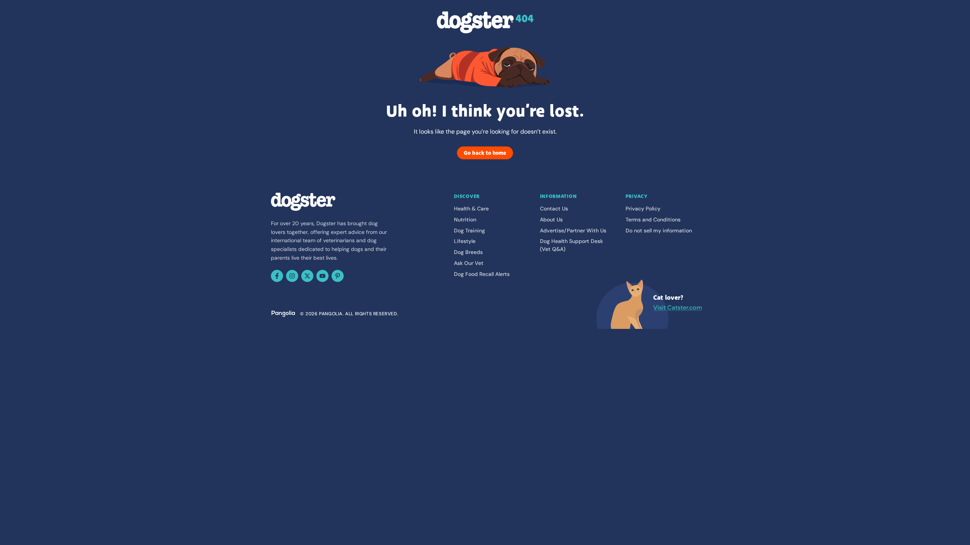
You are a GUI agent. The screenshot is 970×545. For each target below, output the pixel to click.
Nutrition (465, 219)
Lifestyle (465, 241)
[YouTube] (322, 276)
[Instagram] (292, 276)
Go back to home (485, 153)
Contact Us (554, 208)
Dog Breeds (468, 252)
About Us (551, 219)
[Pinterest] (338, 276)
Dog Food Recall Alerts (482, 274)
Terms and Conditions (653, 219)
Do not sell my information (659, 230)
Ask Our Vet (468, 263)
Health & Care (471, 208)
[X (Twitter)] (307, 276)
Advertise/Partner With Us (573, 230)
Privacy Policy (643, 208)
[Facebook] (277, 276)
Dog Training (469, 230)
